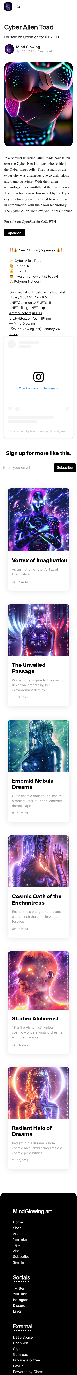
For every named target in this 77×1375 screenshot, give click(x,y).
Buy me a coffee (26, 1360)
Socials (21, 1278)
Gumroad (20, 1354)
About (18, 1251)
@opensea (47, 250)
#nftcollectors (20, 313)
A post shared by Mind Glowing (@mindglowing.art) (41, 431)
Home (18, 1222)
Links (17, 1311)
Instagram (21, 1300)
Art (15, 1234)
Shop (17, 1228)
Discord (19, 1306)
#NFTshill (44, 303)
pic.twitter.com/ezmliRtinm (30, 318)
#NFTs (37, 313)
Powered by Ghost (28, 1372)
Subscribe (21, 1257)
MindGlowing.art (32, 1212)
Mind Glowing (28, 47)
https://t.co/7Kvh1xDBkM (28, 297)
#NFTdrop (37, 308)
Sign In (18, 1262)
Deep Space (23, 1337)
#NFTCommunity (22, 303)
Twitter (18, 1288)
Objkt (17, 1349)
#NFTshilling (18, 308)
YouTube (20, 1239)
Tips (16, 1245)
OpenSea (15, 233)
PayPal (18, 1366)
